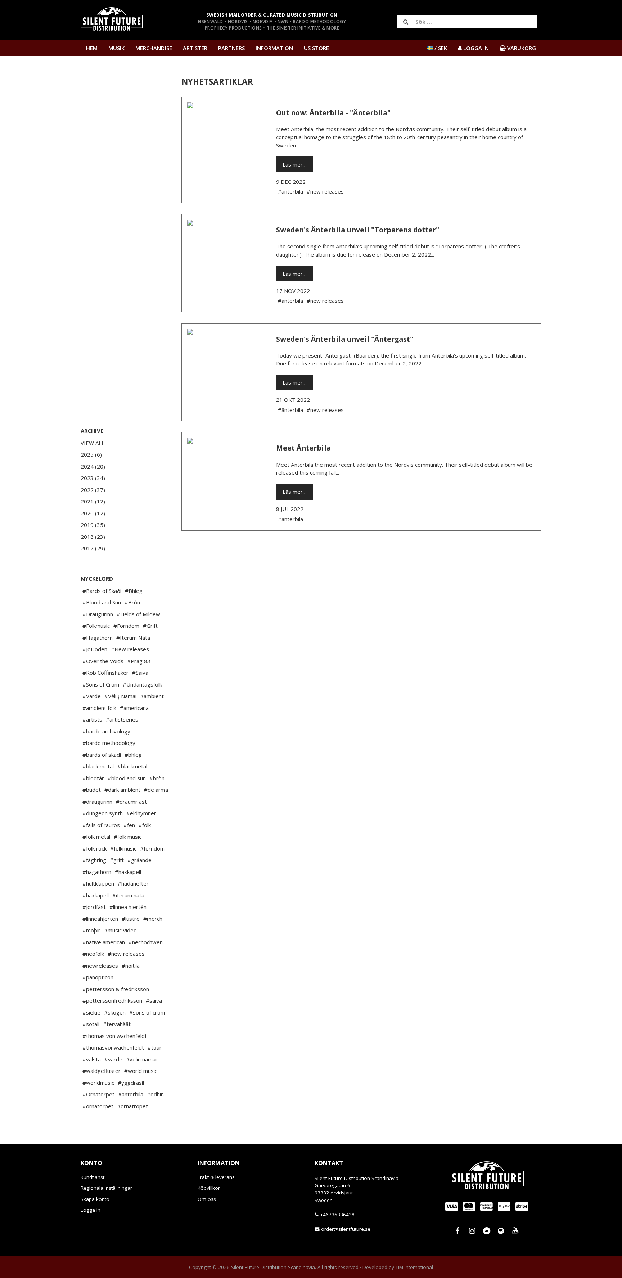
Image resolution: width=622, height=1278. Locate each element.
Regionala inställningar (106, 1188)
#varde (113, 1059)
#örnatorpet (97, 1106)
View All (92, 443)
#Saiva (140, 672)
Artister (195, 48)
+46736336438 (337, 1214)
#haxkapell (128, 871)
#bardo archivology (106, 731)
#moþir (91, 930)
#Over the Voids (102, 661)
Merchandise (153, 48)
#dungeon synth (102, 813)
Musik (116, 48)
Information (274, 48)
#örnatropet (132, 1106)
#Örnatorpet (98, 1094)
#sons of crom (147, 1012)
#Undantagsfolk (142, 684)
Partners (231, 48)
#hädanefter (133, 883)
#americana (134, 707)
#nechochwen (146, 942)
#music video (120, 930)
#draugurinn (97, 801)
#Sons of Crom (100, 684)
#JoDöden (94, 649)
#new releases (126, 953)
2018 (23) (93, 536)
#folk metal (96, 836)
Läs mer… (295, 164)
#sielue (91, 1012)
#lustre (131, 918)
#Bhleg (134, 590)
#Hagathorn (97, 637)
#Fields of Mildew (138, 614)
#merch (152, 918)
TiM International (414, 1267)
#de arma (156, 789)
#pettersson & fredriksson (115, 989)
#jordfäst (94, 906)
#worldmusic (98, 1082)
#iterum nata (128, 895)
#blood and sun (127, 778)
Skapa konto (95, 1199)
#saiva (154, 1000)
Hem (92, 48)
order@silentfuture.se (345, 1229)
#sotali (90, 1024)
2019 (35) (93, 524)
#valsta (91, 1059)
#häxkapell (95, 895)
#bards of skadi (101, 754)
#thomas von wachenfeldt (114, 1035)
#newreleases (100, 965)
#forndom (152, 848)
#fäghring (94, 860)
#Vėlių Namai (120, 696)
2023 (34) (93, 478)
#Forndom (126, 625)
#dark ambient (122, 789)
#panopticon (97, 977)
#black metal (98, 766)
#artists (92, 719)
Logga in (90, 1210)
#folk (145, 825)
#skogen (115, 1012)
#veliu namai (141, 1059)
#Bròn (132, 602)
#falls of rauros (101, 825)
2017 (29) (93, 548)
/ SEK (440, 48)
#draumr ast (131, 801)
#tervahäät (117, 1024)
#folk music (127, 836)
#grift (117, 860)
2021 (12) (93, 501)
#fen (129, 825)
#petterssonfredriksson (112, 1000)
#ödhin (155, 1094)
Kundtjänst (92, 1177)
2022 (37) (93, 489)
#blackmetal (132, 766)
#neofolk (93, 953)
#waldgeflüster (101, 1070)
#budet (91, 789)
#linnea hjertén (128, 906)
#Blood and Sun (101, 602)
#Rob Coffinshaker (105, 672)
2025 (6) (91, 454)
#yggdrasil (131, 1082)
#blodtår (93, 778)
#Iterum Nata (133, 637)
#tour (155, 1047)
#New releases (130, 649)
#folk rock (94, 848)
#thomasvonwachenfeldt (113, 1047)
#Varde (91, 696)
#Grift (150, 625)
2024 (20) (93, 466)
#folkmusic (123, 848)
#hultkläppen (98, 883)
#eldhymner (141, 813)
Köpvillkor (209, 1188)
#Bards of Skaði (101, 590)
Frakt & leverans (216, 1177)
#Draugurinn (97, 614)
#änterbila (130, 1094)
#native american (103, 942)
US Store (316, 48)
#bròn (156, 778)
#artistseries (122, 719)
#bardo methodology (108, 742)
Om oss (207, 1199)
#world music (140, 1070)
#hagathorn (96, 871)
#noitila (131, 965)
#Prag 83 (138, 661)
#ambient (152, 696)
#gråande (139, 860)
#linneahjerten (100, 918)
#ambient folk (99, 707)
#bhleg (133, 754)
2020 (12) (93, 513)
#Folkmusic (96, 625)
